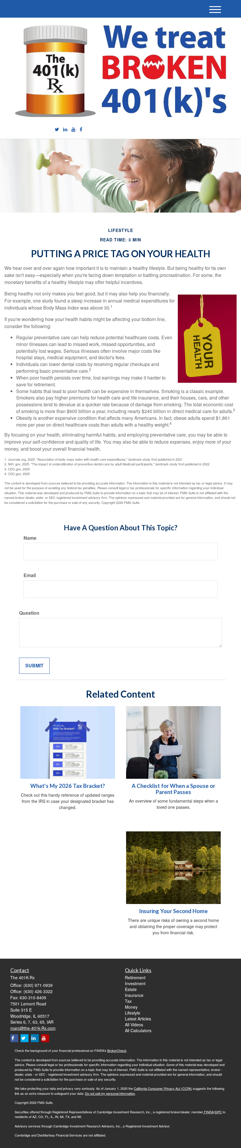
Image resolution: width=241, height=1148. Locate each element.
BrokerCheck (116, 1050)
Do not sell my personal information (110, 1093)
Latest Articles (138, 1019)
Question (29, 613)
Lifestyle (132, 1013)
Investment (135, 983)
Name (30, 538)
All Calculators (138, 1030)
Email (30, 575)
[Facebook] (81, 129)
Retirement (135, 977)
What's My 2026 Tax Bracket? (67, 786)
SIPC (218, 1111)
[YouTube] (73, 129)
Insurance (134, 995)
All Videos (134, 1024)
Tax (128, 1001)
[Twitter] (57, 129)
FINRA (208, 1111)
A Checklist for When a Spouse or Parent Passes (173, 789)
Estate (131, 989)
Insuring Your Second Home (173, 911)
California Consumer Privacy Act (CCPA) (163, 1088)
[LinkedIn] (65, 129)
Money (131, 1007)
